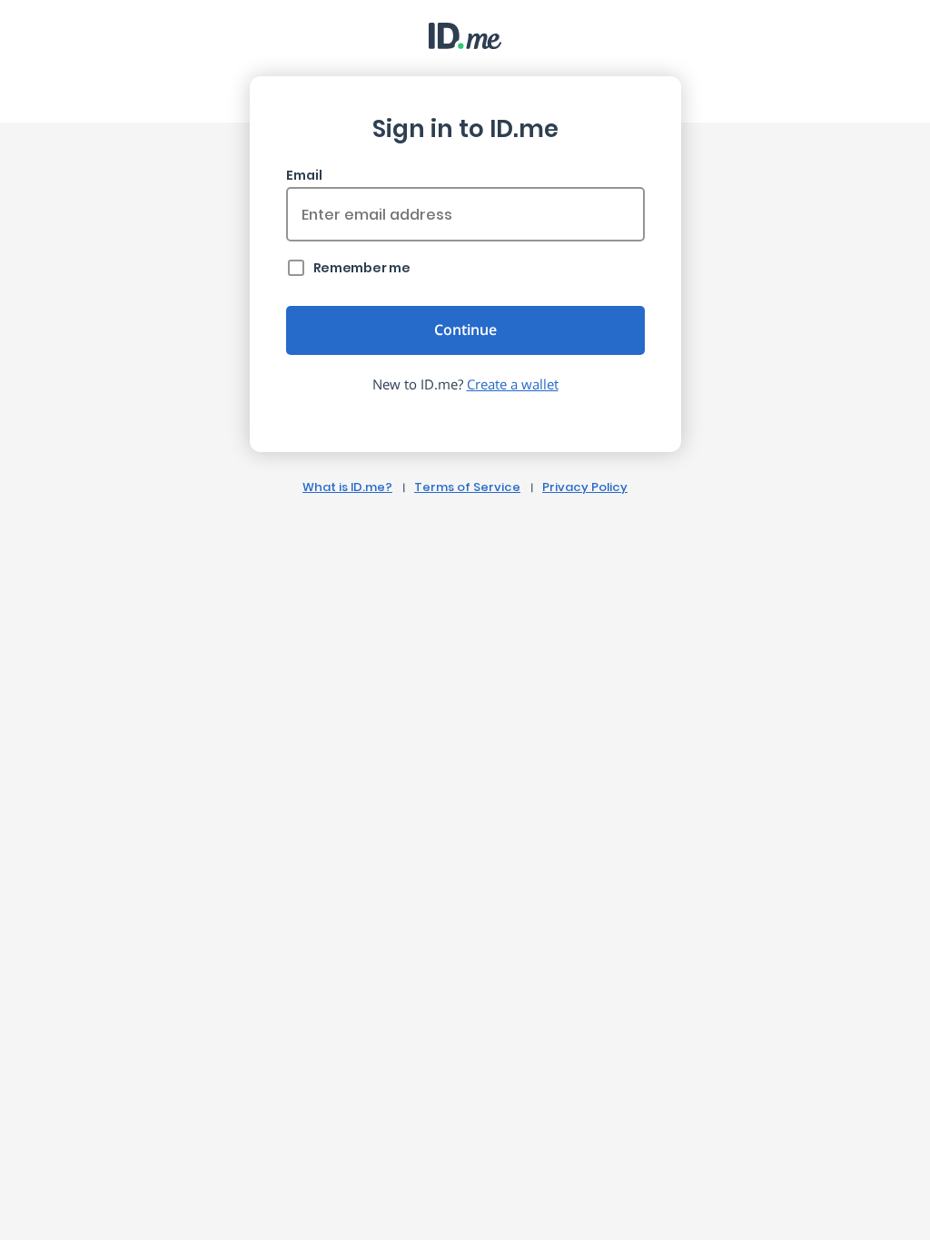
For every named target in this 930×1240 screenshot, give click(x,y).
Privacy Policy (585, 487)
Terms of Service (467, 487)
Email (304, 175)
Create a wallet (513, 384)
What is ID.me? (347, 487)
